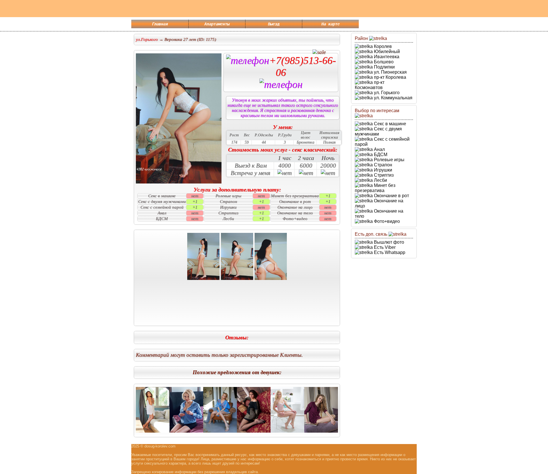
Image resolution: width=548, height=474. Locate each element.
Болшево (383, 61)
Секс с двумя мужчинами (378, 131)
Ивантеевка (386, 56)
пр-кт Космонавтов (369, 85)
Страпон (382, 164)
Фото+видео (386, 221)
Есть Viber (384, 247)
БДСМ (380, 154)
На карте (330, 24)
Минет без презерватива (375, 188)
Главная (160, 24)
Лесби (380, 180)
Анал (379, 149)
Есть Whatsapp (389, 252)
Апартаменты (216, 24)
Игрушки (382, 170)
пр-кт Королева (389, 77)
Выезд (273, 24)
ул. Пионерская (390, 72)
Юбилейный (386, 51)
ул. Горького (386, 92)
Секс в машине (389, 123)
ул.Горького (147, 39)
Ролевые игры (388, 159)
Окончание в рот (391, 195)
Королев (382, 46)
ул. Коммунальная (392, 97)
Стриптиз (383, 175)
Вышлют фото (388, 242)
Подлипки (384, 66)
